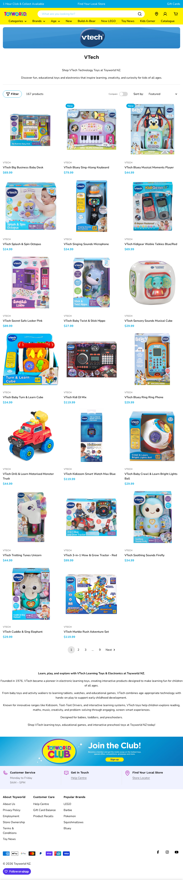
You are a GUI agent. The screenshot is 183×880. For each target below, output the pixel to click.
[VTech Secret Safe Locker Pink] (30, 283)
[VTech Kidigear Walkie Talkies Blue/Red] (152, 206)
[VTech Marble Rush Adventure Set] (91, 594)
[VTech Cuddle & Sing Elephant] (30, 594)
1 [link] (71, 650)
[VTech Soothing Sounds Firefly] (152, 517)
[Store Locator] (156, 14)
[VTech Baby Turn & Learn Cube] (30, 359)
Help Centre (79, 778)
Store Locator (141, 778)
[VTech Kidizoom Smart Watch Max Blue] (91, 436)
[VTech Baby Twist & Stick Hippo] (91, 283)
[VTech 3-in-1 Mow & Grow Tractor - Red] (91, 517)
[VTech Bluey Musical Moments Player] (152, 129)
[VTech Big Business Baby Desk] (30, 129)
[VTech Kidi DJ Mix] (91, 359)
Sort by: (138, 94)
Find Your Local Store (91, 4)
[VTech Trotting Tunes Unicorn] (30, 517)
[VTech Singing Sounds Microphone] (91, 206)
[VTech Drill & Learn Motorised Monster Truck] (30, 436)
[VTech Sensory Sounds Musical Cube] (152, 283)
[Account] (165, 14)
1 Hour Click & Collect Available (23, 4)
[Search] (140, 14)
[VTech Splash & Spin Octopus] (30, 206)
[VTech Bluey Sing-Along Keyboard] (91, 129)
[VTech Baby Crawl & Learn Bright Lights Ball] (152, 436)
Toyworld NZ (22, 864)
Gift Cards (173, 4)
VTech (7, 162)
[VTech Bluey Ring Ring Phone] (152, 359)
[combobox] (91, 14)
